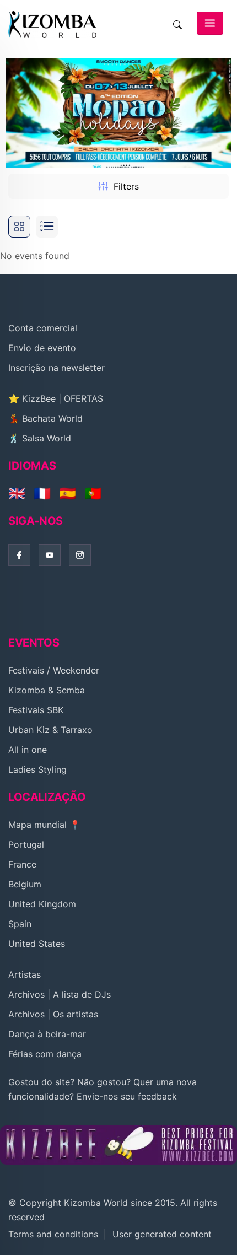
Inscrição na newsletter (56, 367)
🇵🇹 (92, 493)
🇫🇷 (42, 493)
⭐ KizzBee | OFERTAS (55, 398)
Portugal (26, 844)
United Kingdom (42, 903)
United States (36, 943)
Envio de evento (42, 347)
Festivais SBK (35, 709)
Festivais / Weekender (53, 670)
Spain (19, 923)
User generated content (162, 1234)
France (22, 864)
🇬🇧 (16, 493)
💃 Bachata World (45, 418)
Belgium (24, 884)
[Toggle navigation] (210, 23)
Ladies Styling (37, 769)
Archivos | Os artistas (53, 1014)
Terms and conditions (53, 1234)
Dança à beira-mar (47, 1033)
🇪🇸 (67, 493)
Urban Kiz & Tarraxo (50, 729)
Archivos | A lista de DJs (59, 994)
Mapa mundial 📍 (44, 824)
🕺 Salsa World (39, 438)
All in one (27, 749)
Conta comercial (42, 327)
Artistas (24, 974)
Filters (126, 186)
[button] (218, 113)
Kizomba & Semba (46, 690)
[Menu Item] (118, 1144)
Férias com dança (45, 1053)
